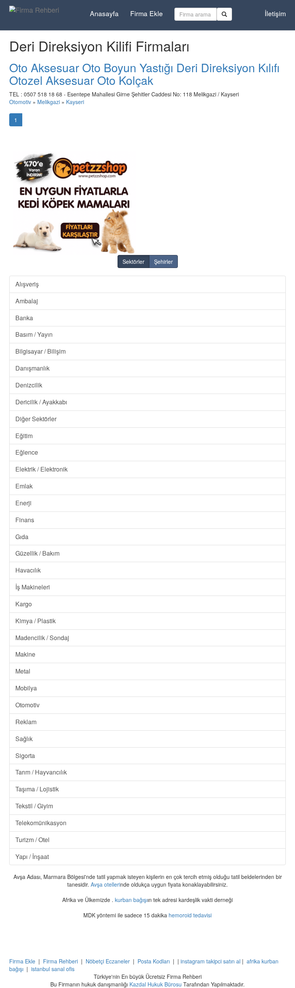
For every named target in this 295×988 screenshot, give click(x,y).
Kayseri (75, 102)
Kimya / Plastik (35, 620)
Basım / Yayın (34, 334)
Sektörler (133, 261)
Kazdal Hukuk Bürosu (155, 984)
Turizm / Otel (32, 839)
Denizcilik (28, 385)
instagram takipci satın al (210, 961)
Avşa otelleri (105, 884)
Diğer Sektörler (35, 418)
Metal (22, 671)
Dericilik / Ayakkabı (41, 401)
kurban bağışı (131, 900)
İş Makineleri (32, 587)
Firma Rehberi (60, 961)
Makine (25, 654)
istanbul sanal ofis (53, 969)
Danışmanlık (32, 368)
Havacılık (28, 570)
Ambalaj (26, 300)
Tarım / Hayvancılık (41, 772)
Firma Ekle (146, 13)
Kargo (23, 603)
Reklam (25, 721)
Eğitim (24, 435)
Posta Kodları (154, 961)
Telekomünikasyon (40, 822)
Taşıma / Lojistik (37, 788)
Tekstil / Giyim (34, 805)
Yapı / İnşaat (32, 856)
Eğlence (26, 452)
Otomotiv (20, 102)
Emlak (24, 486)
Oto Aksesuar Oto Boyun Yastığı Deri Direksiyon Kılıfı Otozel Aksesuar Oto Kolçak (144, 73)
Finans (24, 519)
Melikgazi (48, 102)
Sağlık (24, 738)
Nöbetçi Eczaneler (108, 961)
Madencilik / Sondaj (42, 637)
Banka (24, 317)
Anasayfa (104, 13)
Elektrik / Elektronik (41, 469)
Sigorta (25, 755)
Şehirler (163, 261)
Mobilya (26, 687)
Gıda (21, 536)
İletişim (275, 13)
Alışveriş (27, 284)
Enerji (23, 502)
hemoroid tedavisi (190, 915)
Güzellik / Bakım (37, 553)
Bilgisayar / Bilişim (40, 351)
